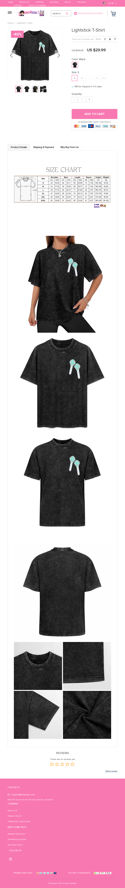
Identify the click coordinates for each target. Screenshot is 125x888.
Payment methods (16, 834)
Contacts (14, 787)
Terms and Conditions (19, 821)
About (67, 2)
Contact (18, 6)
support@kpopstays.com (23, 794)
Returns (54, 2)
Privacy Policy (15, 816)
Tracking (81, 2)
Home (10, 2)
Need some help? (17, 827)
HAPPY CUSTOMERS (37, 6)
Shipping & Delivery (17, 839)
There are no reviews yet (82, 39)
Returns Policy (15, 845)
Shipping (39, 2)
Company (13, 803)
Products (24, 2)
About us (12, 811)
